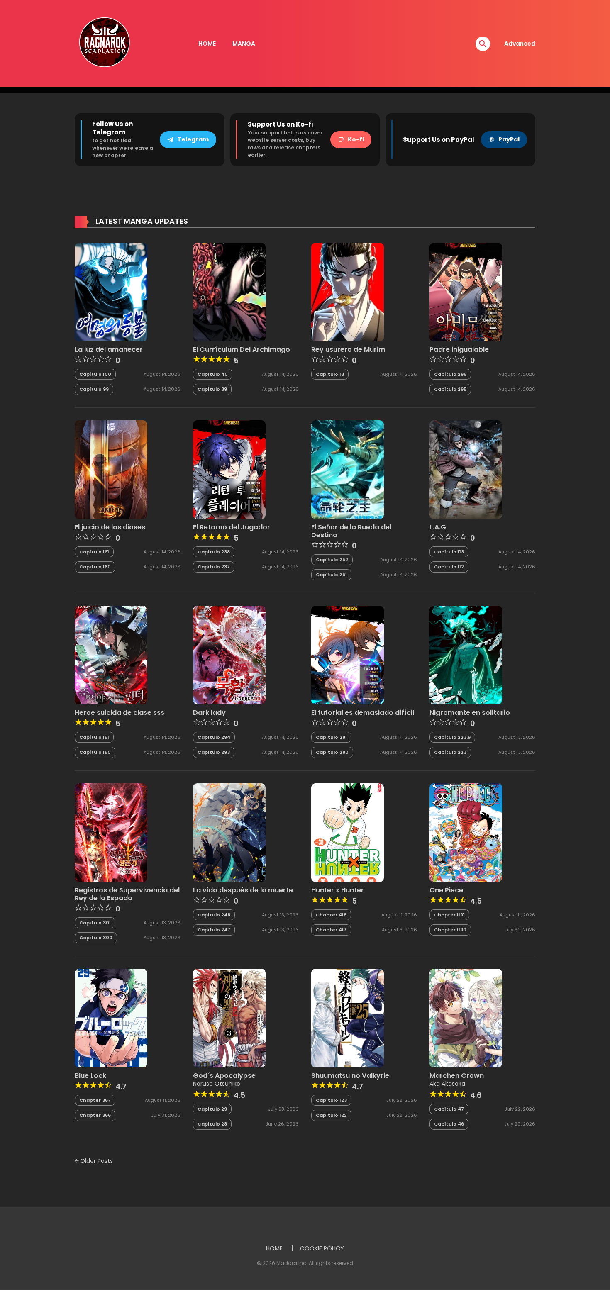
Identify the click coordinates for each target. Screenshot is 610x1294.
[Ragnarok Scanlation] (104, 43)
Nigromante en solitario (469, 712)
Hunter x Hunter (337, 890)
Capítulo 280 (332, 752)
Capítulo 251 (331, 574)
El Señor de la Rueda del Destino (351, 531)
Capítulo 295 (450, 389)
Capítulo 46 (449, 1124)
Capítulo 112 (449, 566)
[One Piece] (465, 832)
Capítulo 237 (214, 566)
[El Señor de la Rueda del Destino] (347, 469)
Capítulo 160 (95, 566)
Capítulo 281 (331, 737)
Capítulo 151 (94, 737)
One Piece (446, 890)
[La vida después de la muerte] (229, 832)
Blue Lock (90, 1075)
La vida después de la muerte (243, 890)
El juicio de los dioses (110, 527)
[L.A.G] (465, 469)
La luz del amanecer (109, 349)
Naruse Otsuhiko (216, 1084)
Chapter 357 (95, 1100)
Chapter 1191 (449, 914)
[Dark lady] (229, 655)
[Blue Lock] (111, 1018)
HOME (207, 43)
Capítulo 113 (449, 551)
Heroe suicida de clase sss (119, 712)
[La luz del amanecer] (111, 292)
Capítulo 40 (213, 374)
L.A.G (437, 527)
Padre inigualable (459, 349)
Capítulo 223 (450, 752)
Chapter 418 (331, 914)
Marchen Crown (456, 1075)
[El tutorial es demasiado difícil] (347, 655)
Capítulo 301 (95, 922)
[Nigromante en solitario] (465, 655)
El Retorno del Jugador (231, 527)
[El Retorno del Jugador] (229, 469)
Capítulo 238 (214, 551)
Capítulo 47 (449, 1109)
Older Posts (95, 1161)
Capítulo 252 (332, 559)
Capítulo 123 (331, 1100)
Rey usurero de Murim (348, 349)
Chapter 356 (95, 1115)
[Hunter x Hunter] (347, 832)
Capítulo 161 (94, 551)
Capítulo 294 (214, 737)
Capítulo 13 (330, 374)
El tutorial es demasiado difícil (362, 712)
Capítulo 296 (450, 374)
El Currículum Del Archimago (241, 349)
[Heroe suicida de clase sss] (111, 655)
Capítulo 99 (94, 389)
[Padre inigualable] (465, 292)
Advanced (519, 43)
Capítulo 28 (212, 1124)
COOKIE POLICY (322, 1248)
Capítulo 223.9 (452, 737)
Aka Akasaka (447, 1084)
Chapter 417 (331, 929)
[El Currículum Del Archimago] (229, 292)
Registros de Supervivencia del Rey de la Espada (127, 894)
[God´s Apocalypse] (229, 1018)
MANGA (243, 43)
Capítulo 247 (214, 929)
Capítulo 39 (212, 389)
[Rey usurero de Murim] (347, 292)
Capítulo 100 (95, 374)
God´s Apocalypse (224, 1075)
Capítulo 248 (214, 914)
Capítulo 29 (212, 1109)
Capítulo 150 (95, 752)
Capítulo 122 (331, 1115)
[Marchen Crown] (465, 1018)
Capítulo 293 (214, 752)
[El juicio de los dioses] (111, 469)
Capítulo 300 (95, 937)
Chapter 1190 (450, 929)
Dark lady (209, 712)
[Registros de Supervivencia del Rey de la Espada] (111, 832)
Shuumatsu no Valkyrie (350, 1075)
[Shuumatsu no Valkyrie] (347, 1018)
